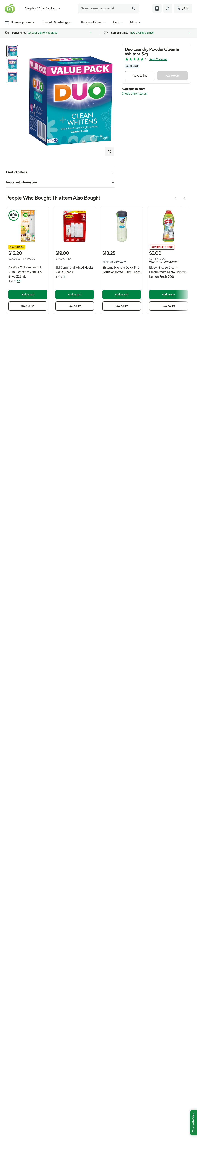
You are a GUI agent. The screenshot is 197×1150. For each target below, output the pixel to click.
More (133, 22)
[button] (12, 51)
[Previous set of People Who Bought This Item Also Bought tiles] (175, 198)
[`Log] (167, 8)
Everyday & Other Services (40, 8)
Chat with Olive (193, 1122)
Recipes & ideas (91, 22)
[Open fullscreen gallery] (109, 151)
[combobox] (108, 8)
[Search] (133, 8)
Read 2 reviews (158, 59)
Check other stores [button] (134, 93)
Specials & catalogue (56, 22)
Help (116, 22)
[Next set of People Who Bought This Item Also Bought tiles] (185, 198)
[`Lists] (157, 8)
